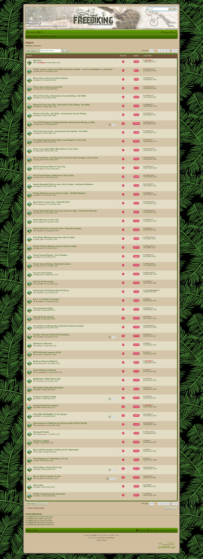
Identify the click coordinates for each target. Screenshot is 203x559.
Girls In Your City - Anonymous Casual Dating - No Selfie (59, 96)
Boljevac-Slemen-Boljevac (45, 361)
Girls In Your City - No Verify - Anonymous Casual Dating (59, 113)
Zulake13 (38, 80)
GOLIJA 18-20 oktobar (43, 281)
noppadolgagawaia (151, 290)
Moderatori (37, 46)
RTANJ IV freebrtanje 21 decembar (49, 494)
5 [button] (168, 50)
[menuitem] (40, 32)
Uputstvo (37, 60)
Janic (40, 354)
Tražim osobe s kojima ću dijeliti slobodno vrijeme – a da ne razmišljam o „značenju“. (73, 69)
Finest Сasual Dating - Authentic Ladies (52, 264)
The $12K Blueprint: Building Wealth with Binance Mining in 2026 (64, 122)
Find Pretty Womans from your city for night (54, 237)
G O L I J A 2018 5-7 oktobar (46, 299)
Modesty (148, 308)
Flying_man (39, 71)
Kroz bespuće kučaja (43, 308)
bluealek (148, 60)
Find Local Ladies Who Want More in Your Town (55, 149)
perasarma (149, 467)
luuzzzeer (148, 476)
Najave (29, 42)
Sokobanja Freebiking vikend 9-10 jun (51, 290)
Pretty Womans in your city (46, 220)
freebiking (41, 62)
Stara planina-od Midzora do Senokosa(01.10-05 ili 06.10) (60, 423)
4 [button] (165, 50)
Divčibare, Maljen (41, 441)
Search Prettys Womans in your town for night (55, 246)
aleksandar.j (39, 328)
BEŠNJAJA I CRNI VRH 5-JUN (46, 379)
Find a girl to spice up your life (47, 87)
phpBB (94, 535)
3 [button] (162, 50)
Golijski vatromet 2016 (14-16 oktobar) (51, 335)
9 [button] (173, 50)
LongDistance (42, 372)
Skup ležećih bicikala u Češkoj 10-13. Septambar (56, 450)
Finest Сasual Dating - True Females (50, 255)
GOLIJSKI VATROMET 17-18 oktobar (50, 414)
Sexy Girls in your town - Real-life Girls (51, 202)
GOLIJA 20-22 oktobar (43, 317)
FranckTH (101, 538)
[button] (152, 50)
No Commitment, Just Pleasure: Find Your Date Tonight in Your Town (65, 158)
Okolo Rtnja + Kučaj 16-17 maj (47, 467)
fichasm (148, 317)
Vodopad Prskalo (41, 432)
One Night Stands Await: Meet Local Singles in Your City (59, 140)
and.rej (147, 387)
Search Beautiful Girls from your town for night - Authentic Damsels (65, 211)
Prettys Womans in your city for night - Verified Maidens (59, 193)
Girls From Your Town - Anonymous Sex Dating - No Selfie (60, 131)
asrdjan (37, 487)
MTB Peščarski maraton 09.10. (47, 352)
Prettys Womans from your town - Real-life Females (57, 228)
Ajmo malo (38, 485)
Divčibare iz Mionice (42, 343)
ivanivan (148, 414)
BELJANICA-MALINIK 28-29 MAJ (48, 388)
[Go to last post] (153, 60)
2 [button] (159, 50)
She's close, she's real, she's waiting (50, 78)
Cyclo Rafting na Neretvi (44, 370)
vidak (147, 370)
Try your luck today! (42, 273)
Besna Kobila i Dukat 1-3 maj (46, 476)
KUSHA (40, 284)
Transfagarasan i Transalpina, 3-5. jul (50, 458)
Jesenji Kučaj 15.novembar (46, 405)
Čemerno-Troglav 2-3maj (44, 396)
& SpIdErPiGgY (110, 538)
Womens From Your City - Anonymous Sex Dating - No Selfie (61, 105)
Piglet (147, 299)
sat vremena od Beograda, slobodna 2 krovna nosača (58, 326)
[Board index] (52, 12)
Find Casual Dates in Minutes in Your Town (53, 175)
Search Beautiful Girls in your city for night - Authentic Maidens (63, 184)
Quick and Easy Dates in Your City (49, 166)
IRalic (40, 452)
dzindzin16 (41, 425)
